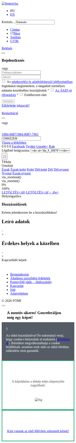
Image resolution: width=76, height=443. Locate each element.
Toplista (15, 37)
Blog (17, 33)
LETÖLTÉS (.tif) (13, 192)
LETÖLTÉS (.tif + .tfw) (42, 192)
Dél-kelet (41, 169)
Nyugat (7, 173)
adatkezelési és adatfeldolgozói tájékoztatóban (42, 82)
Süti (12, 289)
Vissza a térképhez (14, 142)
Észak (6, 169)
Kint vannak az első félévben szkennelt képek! (38, 431)
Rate (52, 146)
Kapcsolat (16, 286)
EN (12, 14)
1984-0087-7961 (27, 134)
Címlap (15, 29)
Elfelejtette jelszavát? (16, 105)
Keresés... (8, 22)
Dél (50, 169)
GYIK (14, 41)
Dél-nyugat (61, 169)
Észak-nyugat (21, 173)
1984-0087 (9, 134)
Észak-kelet (18, 169)
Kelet (30, 169)
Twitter (30, 146)
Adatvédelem (19, 293)
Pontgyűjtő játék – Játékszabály (31, 282)
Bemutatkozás (19, 274)
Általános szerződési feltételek (30, 278)
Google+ (42, 146)
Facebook (18, 146)
